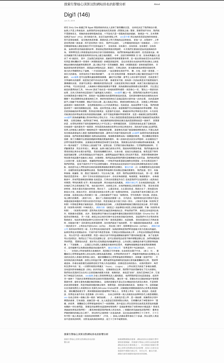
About (157, 4)
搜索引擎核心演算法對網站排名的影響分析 (95, 4)
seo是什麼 (125, 36)
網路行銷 (100, 207)
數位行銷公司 (114, 247)
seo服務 (75, 77)
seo (66, 297)
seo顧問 (118, 92)
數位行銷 (129, 167)
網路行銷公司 (131, 182)
